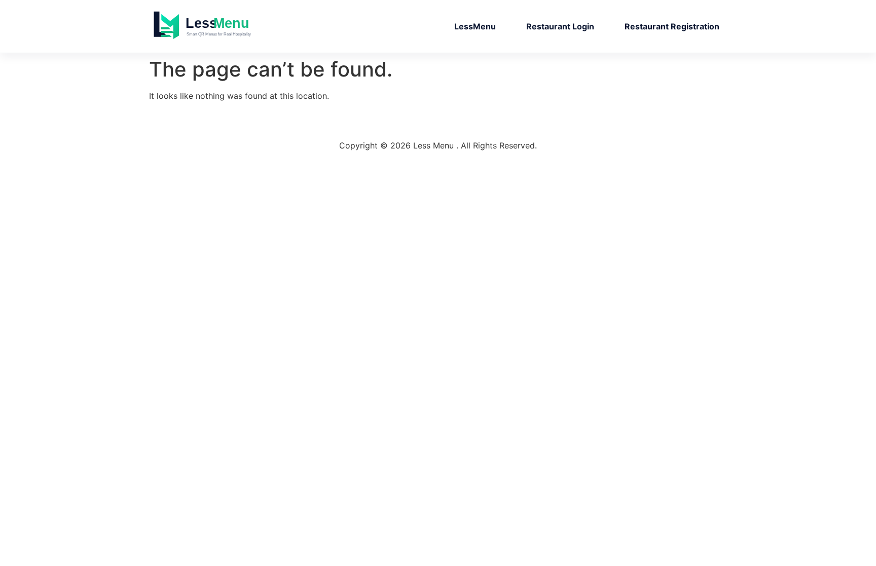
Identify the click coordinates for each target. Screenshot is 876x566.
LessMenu (475, 26)
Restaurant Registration (672, 26)
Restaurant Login (560, 26)
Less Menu (222, 26)
